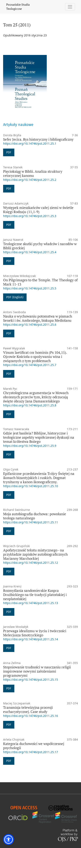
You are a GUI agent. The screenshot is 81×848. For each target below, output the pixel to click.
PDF (8, 152)
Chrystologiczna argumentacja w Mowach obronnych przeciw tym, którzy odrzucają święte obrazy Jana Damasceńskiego (36, 397)
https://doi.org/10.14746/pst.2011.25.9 (29, 446)
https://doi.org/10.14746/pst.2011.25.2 (29, 180)
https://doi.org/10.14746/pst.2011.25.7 (29, 365)
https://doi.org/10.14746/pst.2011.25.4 (29, 252)
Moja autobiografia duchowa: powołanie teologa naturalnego (34, 516)
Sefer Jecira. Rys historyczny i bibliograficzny (38, 139)
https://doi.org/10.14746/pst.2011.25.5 (29, 288)
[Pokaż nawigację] (70, 6)
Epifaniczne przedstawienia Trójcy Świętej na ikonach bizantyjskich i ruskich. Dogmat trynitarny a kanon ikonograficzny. (38, 477)
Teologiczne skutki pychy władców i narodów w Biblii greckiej (40, 245)
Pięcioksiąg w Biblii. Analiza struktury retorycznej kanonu (32, 173)
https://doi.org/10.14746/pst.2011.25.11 (30, 522)
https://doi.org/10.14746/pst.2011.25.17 (30, 752)
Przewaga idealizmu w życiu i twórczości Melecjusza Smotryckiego (34, 632)
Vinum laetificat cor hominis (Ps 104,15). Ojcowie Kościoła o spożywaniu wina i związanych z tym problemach (35, 356)
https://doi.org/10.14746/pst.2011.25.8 (29, 405)
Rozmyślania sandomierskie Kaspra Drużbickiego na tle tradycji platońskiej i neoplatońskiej (35, 594)
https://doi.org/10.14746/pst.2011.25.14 (30, 639)
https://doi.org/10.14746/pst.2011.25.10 (30, 486)
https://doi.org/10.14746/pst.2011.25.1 (29, 143)
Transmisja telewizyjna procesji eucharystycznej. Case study (28, 709)
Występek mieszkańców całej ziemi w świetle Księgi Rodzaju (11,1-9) (38, 209)
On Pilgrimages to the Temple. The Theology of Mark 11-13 (40, 282)
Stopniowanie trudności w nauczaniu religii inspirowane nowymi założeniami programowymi (37, 671)
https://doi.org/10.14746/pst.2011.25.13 (30, 603)
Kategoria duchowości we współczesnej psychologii (33, 745)
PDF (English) (14, 297)
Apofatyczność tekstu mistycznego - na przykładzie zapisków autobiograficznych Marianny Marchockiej (35, 554)
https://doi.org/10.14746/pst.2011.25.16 (30, 716)
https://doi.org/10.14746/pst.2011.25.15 (30, 680)
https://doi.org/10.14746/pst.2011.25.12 (30, 563)
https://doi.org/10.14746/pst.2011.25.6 (29, 325)
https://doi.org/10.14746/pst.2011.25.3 (29, 216)
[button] (8, 839)
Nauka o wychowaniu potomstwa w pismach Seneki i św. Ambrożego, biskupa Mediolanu (37, 318)
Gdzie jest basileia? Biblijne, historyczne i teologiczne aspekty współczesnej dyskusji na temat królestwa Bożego (38, 437)
